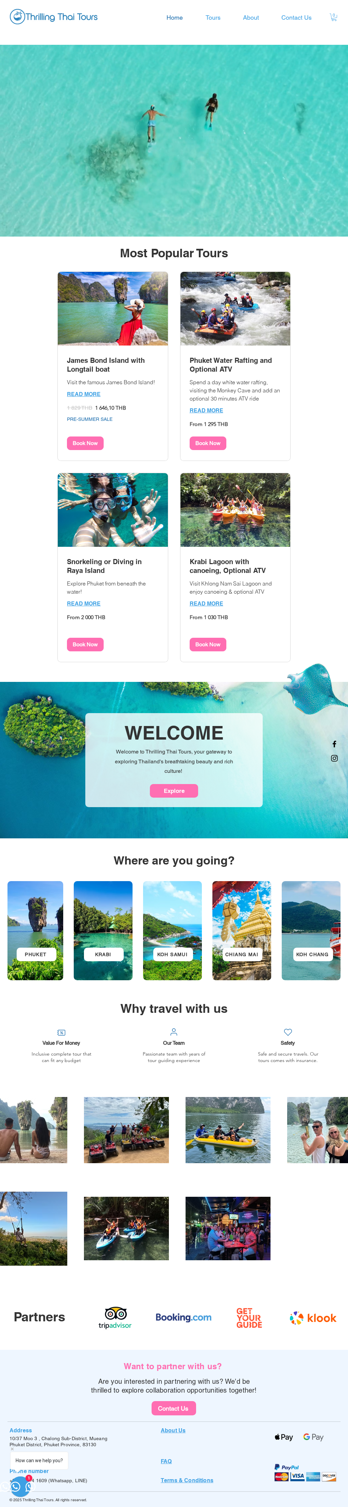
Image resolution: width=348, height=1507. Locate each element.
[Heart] (288, 1032)
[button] (334, 17)
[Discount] (61, 1033)
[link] (113, 365)
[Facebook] (334, 744)
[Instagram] (334, 758)
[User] (173, 1032)
